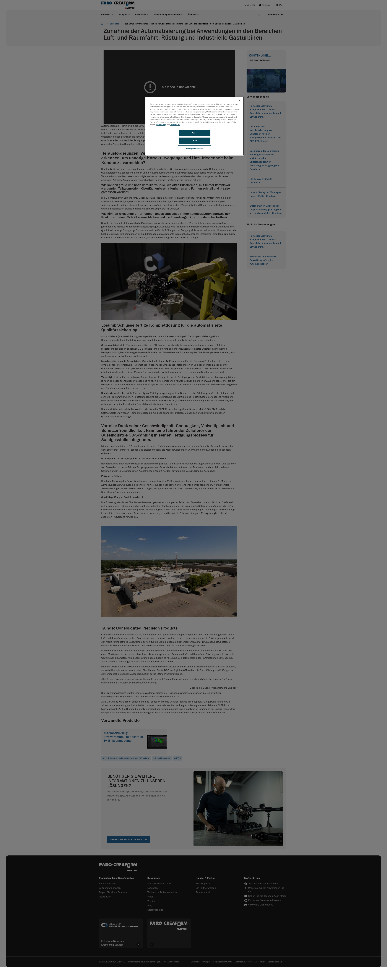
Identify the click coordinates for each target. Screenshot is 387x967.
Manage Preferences (194, 148)
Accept (194, 133)
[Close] (239, 100)
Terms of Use (175, 125)
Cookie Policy (161, 125)
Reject (194, 141)
